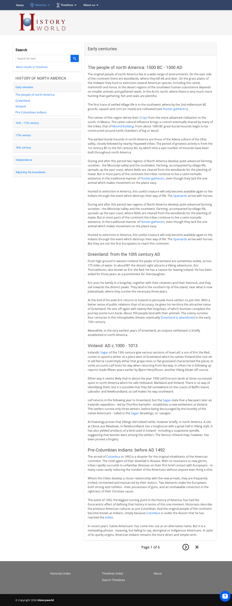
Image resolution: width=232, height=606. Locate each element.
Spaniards (180, 196)
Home (20, 5)
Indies (109, 517)
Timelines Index (112, 573)
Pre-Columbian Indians (31, 112)
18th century (23, 147)
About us (89, 5)
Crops (143, 118)
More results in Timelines (32, 67)
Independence (24, 160)
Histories (40, 5)
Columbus (113, 457)
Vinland (20, 106)
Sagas (104, 352)
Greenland (22, 101)
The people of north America (35, 95)
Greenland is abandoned (178, 317)
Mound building (123, 126)
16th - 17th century (27, 123)
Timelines (67, 5)
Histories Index (60, 573)
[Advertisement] (151, 22)
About (158, 573)
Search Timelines (113, 580)
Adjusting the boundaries (30, 172)
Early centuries (24, 87)
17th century (23, 135)
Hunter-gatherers (175, 109)
